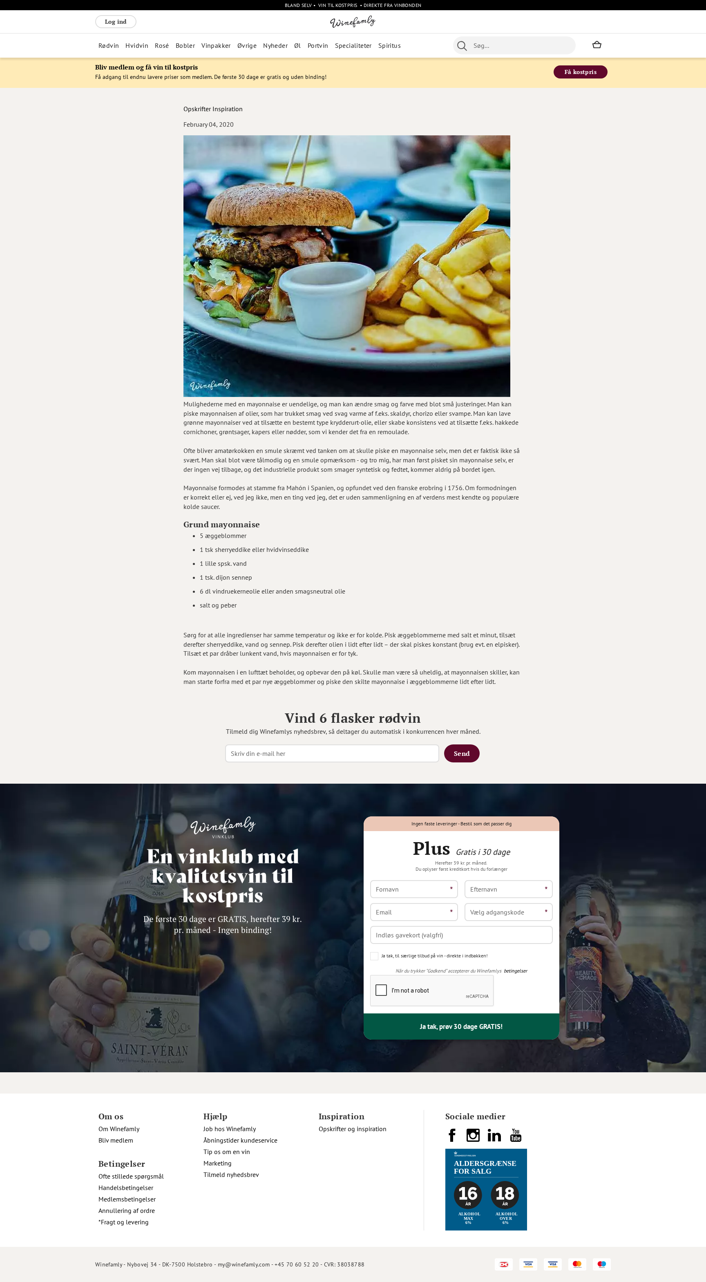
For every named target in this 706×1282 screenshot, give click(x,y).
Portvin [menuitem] (318, 45)
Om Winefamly (118, 1129)
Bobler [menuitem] (185, 45)
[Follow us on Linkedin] (495, 1138)
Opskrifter (197, 109)
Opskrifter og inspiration (353, 1129)
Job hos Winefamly (229, 1129)
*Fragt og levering (123, 1222)
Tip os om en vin (226, 1152)
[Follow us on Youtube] (516, 1138)
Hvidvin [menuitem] (136, 45)
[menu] (258, 45)
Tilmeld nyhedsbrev (231, 1174)
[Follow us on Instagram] (474, 1138)
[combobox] (514, 45)
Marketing (217, 1163)
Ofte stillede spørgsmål (131, 1176)
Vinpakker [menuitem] (216, 45)
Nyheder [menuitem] (275, 45)
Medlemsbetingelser (127, 1199)
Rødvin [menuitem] (108, 45)
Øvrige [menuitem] (247, 45)
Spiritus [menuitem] (389, 45)
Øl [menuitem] (297, 45)
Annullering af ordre (126, 1210)
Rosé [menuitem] (162, 45)
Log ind (116, 21)
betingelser (515, 971)
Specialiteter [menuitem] (353, 45)
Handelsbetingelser (125, 1187)
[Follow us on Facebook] (452, 1138)
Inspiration (227, 109)
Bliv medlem (115, 1140)
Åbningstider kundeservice (240, 1140)
